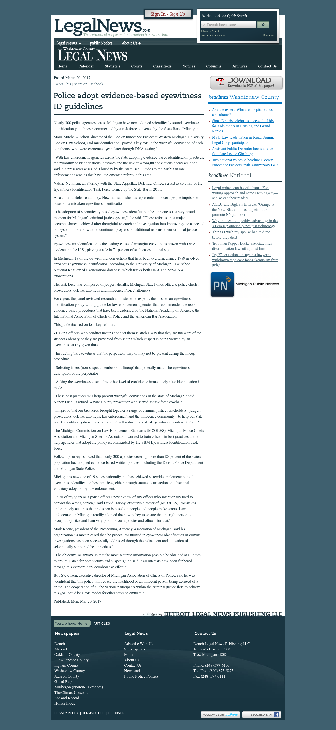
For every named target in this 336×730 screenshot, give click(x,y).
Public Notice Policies (141, 676)
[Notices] (189, 65)
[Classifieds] (162, 65)
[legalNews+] (69, 43)
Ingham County (66, 665)
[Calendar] (86, 65)
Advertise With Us (138, 643)
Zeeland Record (66, 697)
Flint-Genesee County (71, 659)
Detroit (59, 643)
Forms (129, 654)
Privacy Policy (66, 713)
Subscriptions (134, 648)
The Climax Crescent (70, 692)
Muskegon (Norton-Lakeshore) (78, 686)
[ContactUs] (267, 65)
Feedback (116, 713)
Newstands (132, 670)
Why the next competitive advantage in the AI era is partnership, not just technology (245, 223)
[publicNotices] (101, 43)
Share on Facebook (88, 83)
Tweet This (62, 83)
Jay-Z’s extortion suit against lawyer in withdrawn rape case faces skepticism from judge (245, 259)
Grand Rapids (65, 681)
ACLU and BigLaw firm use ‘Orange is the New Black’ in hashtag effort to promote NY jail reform (243, 209)
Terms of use (93, 713)
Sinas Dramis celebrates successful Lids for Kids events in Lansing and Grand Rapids (243, 125)
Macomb (61, 648)
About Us (131, 659)
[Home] (62, 65)
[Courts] (136, 65)
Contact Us (133, 665)
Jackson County (66, 676)
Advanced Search (210, 31)
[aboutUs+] (131, 43)
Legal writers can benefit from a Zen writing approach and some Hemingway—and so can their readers (245, 192)
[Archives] (239, 65)
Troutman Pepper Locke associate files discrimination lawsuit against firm (242, 246)
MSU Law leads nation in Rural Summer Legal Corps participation (244, 139)
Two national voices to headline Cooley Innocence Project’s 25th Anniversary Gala (245, 162)
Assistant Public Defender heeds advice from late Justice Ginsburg (242, 151)
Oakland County (67, 654)
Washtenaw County (69, 670)
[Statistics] (112, 65)
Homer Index (64, 703)
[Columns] (214, 65)
